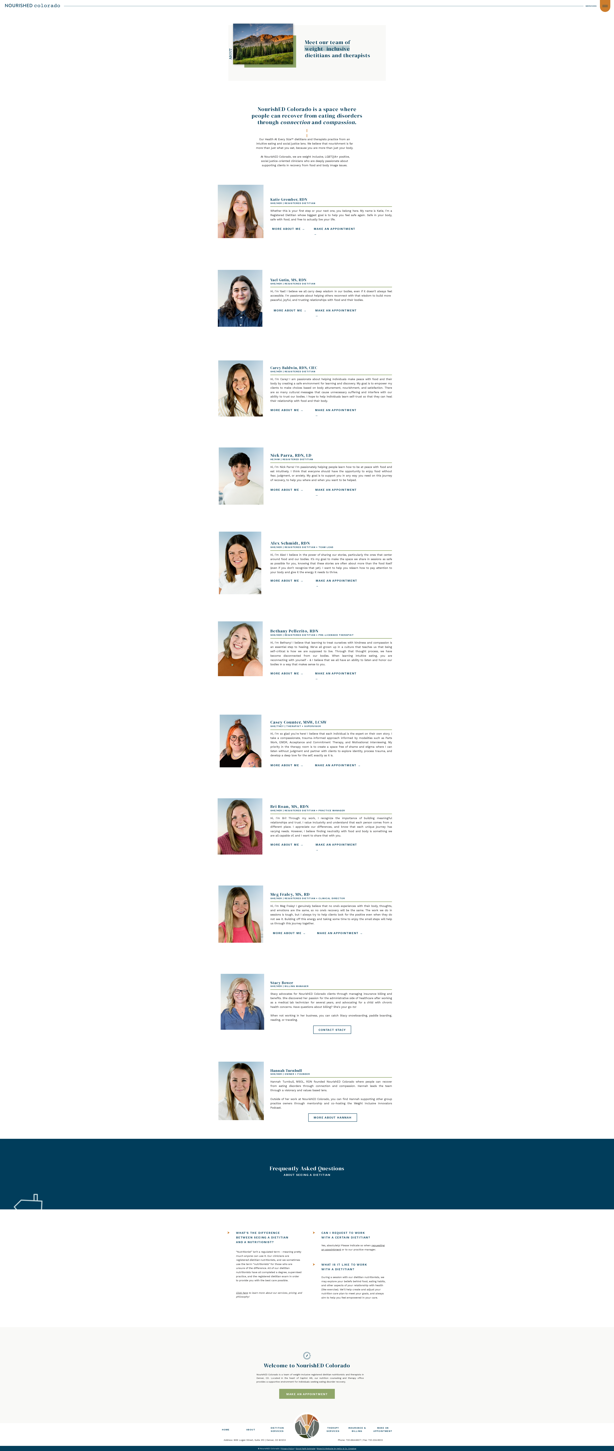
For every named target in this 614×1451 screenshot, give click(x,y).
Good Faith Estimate (305, 1448)
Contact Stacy (332, 1029)
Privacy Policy (287, 1448)
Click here (242, 1292)
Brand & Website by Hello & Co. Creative (336, 1448)
